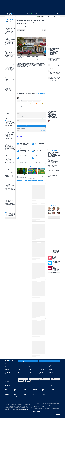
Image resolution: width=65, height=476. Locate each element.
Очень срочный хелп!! (39, 143)
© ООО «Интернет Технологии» (9, 387)
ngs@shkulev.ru (15, 381)
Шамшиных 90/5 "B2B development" (24, 151)
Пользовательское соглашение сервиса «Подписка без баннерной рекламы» (42, 385)
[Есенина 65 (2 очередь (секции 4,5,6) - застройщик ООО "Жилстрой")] (18, 160)
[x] (28, 354)
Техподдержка (7, 344)
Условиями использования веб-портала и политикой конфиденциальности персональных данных (45, 379)
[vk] (21, 354)
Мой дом (30, 343)
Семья (40, 347)
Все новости (10, 19)
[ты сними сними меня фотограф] (33, 153)
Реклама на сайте (8, 337)
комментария (21, 30)
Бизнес (19, 339)
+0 (42, 118)
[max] (25, 354)
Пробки (32, 13)
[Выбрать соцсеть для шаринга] (45, 30)
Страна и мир (51, 340)
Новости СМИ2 (19, 136)
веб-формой (19, 382)
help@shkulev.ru (11, 382)
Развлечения (41, 344)
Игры (31, 166)
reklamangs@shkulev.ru (36, 375)
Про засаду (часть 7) (38, 157)
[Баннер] (40, 16)
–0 (44, 118)
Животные (19, 346)
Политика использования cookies (37, 382)
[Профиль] (59, 14)
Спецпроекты (51, 344)
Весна (19, 340)
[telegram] (19, 354)
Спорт (50, 337)
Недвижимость (31, 346)
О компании (7, 340)
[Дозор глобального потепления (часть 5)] (18, 146)
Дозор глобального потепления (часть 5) (24, 144)
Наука (30, 344)
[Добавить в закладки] (42, 30)
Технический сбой (23, 100)
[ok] (23, 354)
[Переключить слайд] (44, 170)
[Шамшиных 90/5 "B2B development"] (18, 153)
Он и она (40, 337)
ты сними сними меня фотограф (39, 151)
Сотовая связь (30, 100)
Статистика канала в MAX (9, 347)
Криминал (30, 339)
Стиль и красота (51, 339)
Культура (30, 340)
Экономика (51, 343)
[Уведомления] (57, 14)
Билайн (18, 100)
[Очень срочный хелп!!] (33, 146)
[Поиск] (55, 14)
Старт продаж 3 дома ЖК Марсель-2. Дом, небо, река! (9, 113)
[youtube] (30, 354)
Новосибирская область (37, 100)
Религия (40, 346)
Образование (31, 347)
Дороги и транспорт (21, 343)
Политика (40, 340)
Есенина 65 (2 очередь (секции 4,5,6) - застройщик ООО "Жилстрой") (25, 159)
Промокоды (54, 248)
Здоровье (19, 347)
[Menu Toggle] (6, 14)
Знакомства (54, 205)
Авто (18, 337)
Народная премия (52, 346)
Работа (40, 343)
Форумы (31, 140)
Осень (40, 339)
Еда (18, 344)
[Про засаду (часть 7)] (33, 160)
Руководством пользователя (36, 378)
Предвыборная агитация (9, 346)
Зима (30, 337)
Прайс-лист (7, 339)
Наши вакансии (7, 343)
